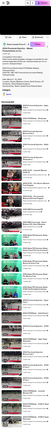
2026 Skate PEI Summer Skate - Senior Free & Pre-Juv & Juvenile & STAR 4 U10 (36, 249)
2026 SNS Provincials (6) (33, 209)
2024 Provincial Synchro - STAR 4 (36, 327)
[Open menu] (3, 2)
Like (10, 37)
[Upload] (32, 2)
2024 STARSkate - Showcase (34, 119)
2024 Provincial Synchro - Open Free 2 (35, 107)
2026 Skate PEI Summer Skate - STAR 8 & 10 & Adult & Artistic (36, 288)
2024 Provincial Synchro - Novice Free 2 (33, 132)
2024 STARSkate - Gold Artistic (35, 313)
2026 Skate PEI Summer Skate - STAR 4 (36, 236)
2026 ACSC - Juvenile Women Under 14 (35, 171)
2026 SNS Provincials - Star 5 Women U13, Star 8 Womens (34, 223)
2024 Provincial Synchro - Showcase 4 (33, 158)
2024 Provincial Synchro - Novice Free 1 (33, 353)
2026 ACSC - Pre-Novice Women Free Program (36, 184)
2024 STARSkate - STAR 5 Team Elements (36, 418)
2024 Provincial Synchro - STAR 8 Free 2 (36, 366)
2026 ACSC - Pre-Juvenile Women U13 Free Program (33, 197)
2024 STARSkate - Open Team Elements (35, 340)
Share (24, 37)
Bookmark (39, 37)
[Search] (27, 2)
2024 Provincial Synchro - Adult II (35, 146)
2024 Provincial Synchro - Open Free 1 (35, 301)
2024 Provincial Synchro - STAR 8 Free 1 (36, 379)
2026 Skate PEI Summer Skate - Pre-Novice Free (36, 275)
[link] (15, 44)
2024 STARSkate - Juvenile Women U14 (34, 392)
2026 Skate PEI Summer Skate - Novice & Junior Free (36, 262)
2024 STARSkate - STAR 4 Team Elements (36, 405)
